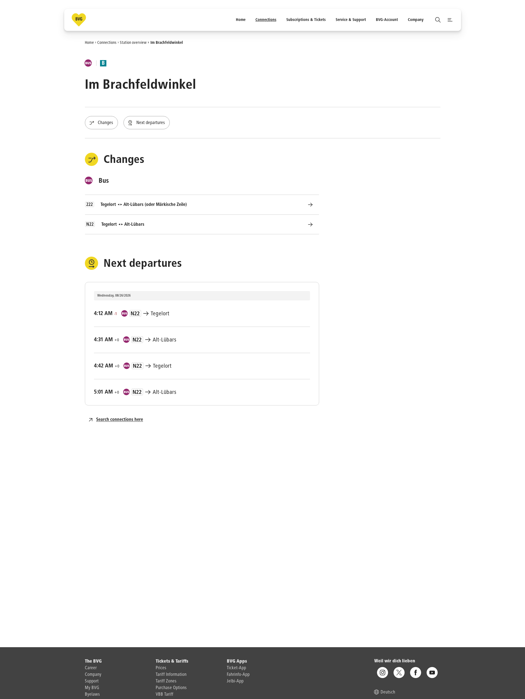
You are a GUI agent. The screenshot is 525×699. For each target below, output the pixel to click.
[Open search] (438, 19)
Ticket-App (236, 668)
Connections (107, 42)
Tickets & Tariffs (172, 661)
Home (89, 42)
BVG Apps (237, 661)
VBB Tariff (164, 694)
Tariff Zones (166, 681)
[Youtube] (432, 672)
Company (93, 675)
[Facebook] (415, 672)
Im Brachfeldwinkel (166, 42)
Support (92, 681)
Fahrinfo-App (238, 675)
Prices (161, 668)
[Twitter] (399, 672)
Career (91, 668)
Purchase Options (171, 688)
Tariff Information (171, 675)
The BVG (93, 661)
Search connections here (119, 420)
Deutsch (388, 692)
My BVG (92, 688)
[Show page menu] (450, 19)
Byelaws (92, 694)
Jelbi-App (235, 681)
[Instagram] (382, 672)
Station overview (133, 42)
